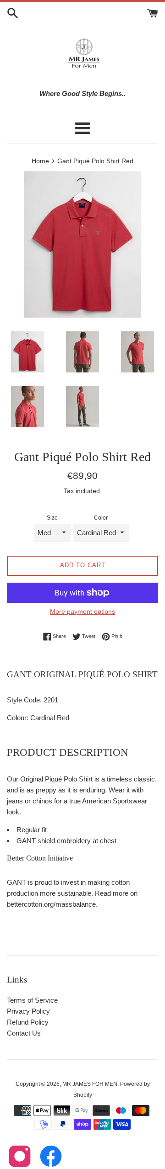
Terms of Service (32, 1000)
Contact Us (24, 1033)
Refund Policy (28, 1022)
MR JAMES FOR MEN (89, 1084)
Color (101, 518)
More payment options (82, 611)
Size (52, 518)
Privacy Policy (28, 1011)
